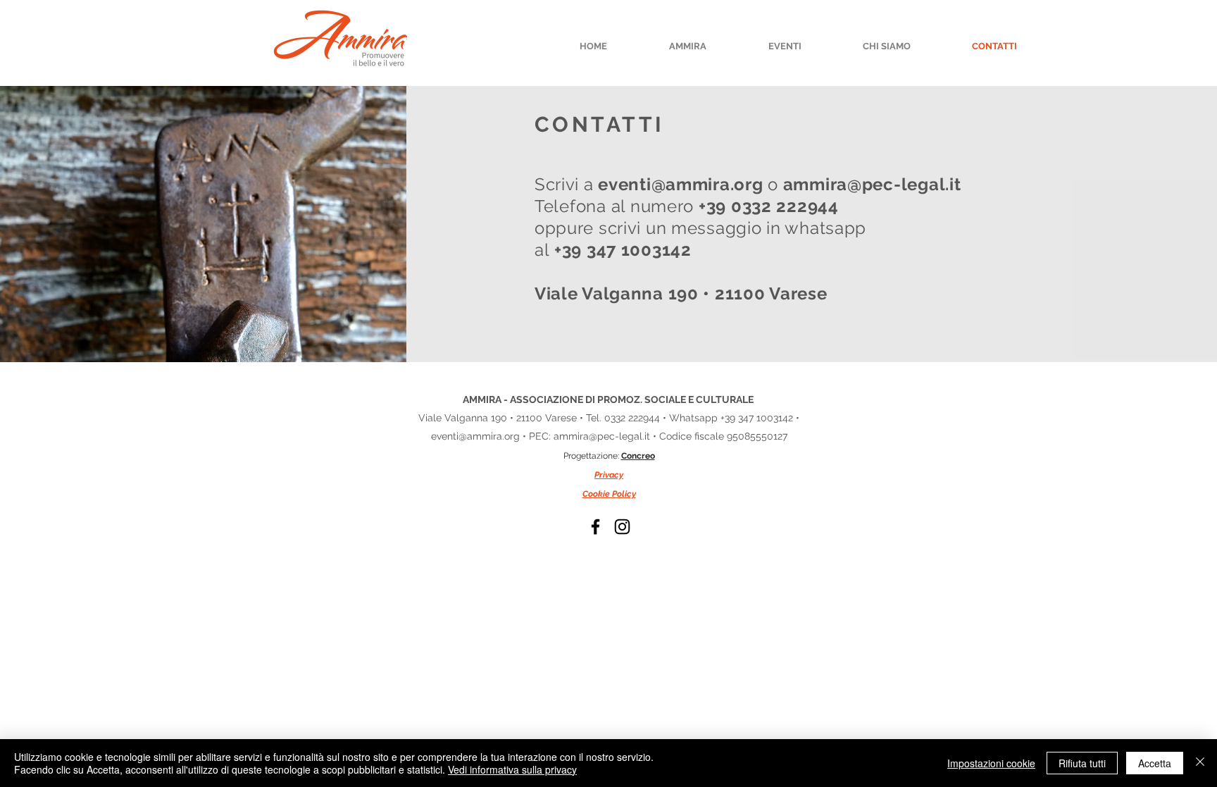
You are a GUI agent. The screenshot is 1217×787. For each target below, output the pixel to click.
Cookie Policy (609, 494)
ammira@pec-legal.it (602, 436)
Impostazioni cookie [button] (991, 763)
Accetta (1154, 763)
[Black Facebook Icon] (595, 526)
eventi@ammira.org (475, 436)
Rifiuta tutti (1082, 763)
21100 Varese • (549, 417)
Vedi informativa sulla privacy (512, 769)
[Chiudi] (1200, 763)
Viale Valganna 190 (464, 417)
